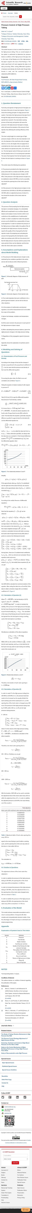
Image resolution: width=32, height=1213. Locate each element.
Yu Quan (9, 31)
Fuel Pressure (5, 79)
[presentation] (2, 367)
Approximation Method (16, 82)
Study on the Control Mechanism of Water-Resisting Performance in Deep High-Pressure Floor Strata (14, 1049)
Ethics (19, 1170)
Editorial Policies (21, 1172)
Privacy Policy (21, 1197)
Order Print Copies (6, 1192)
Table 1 (14, 894)
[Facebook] (10, 1097)
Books (3, 1175)
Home (4, 13)
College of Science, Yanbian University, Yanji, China (16, 34)
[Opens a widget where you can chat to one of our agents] (25, 1210)
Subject (3, 1172)
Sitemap (3, 1177)
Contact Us (5, 1083)
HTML (23, 41)
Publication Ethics (22, 1190)
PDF (19, 41)
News (2, 1182)
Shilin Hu (3, 31)
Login (4, 8)
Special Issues (21, 1182)
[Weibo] (25, 1097)
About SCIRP (22, 1167)
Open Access (20, 1188)
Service (4, 1185)
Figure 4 (12, 591)
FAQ (3, 1086)
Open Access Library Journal (9, 21)
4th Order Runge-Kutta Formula (18, 79)
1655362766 (7, 1113)
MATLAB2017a (5, 82)
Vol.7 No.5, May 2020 (24, 21)
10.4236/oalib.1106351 (10, 41)
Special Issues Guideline (9, 1070)
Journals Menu (7, 1026)
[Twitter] (3, 1097)
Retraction (20, 1195)
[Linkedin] (17, 1097)
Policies (20, 1185)
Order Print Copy (6, 1079)
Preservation (20, 1192)
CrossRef (8, 998)
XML (27, 41)
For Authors (20, 1175)
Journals (10, 13)
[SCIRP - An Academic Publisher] (12, 3)
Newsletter (5, 1076)
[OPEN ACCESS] (27, 3)
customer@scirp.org (9, 1106)
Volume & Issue (5, 1202)
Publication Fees (21, 1180)
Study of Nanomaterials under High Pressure (14, 1053)
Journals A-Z (4, 1170)
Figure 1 (27, 110)
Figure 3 (18, 380)
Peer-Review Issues (22, 1177)
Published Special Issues (9, 1066)
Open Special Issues (8, 1062)
